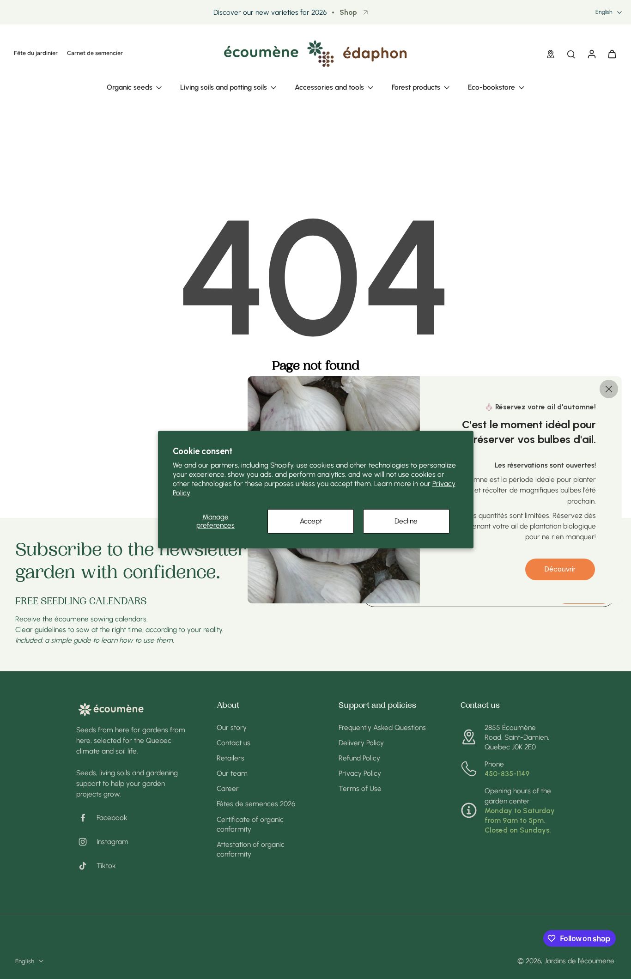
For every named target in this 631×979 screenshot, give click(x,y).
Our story (232, 727)
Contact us (233, 742)
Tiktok (106, 865)
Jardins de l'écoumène (579, 960)
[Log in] (591, 53)
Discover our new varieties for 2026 (270, 12)
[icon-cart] (611, 53)
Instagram (112, 841)
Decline (406, 521)
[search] (571, 53)
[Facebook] (86, 818)
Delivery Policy (361, 742)
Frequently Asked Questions (382, 727)
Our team (232, 773)
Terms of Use (360, 788)
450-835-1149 (507, 773)
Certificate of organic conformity (250, 824)
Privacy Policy (360, 773)
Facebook (112, 817)
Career (228, 788)
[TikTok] (86, 866)
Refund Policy (359, 758)
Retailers (230, 758)
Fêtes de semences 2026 (256, 803)
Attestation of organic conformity (251, 849)
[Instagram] (86, 842)
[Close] (609, 388)
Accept (311, 521)
